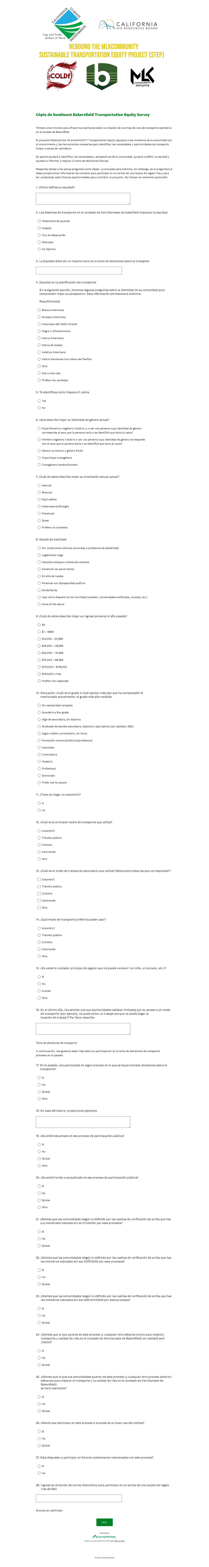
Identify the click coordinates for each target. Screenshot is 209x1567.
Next (104, 1522)
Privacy (98, 1557)
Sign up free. (120, 1541)
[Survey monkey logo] (104, 1537)
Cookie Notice (108, 1557)
